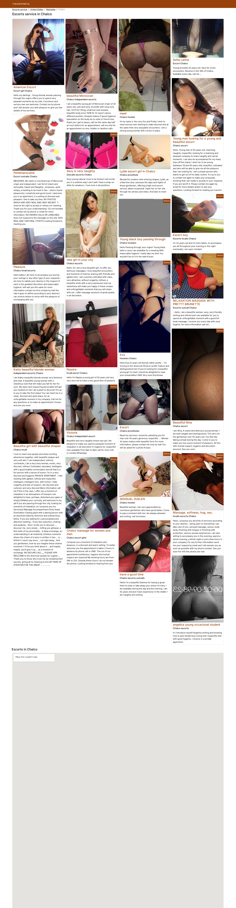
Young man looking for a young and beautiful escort (197, 140)
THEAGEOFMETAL (21, 4)
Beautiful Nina (182, 422)
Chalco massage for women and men (88, 532)
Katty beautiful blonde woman (34, 369)
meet (123, 113)
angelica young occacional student (196, 624)
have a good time (132, 574)
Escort (124, 427)
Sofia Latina (181, 59)
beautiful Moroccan (80, 95)
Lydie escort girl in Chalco (137, 171)
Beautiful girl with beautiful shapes (37, 446)
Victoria (72, 432)
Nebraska (50, 9)
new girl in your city (80, 259)
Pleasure (19, 267)
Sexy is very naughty (81, 171)
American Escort (25, 87)
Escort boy (180, 235)
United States (36, 9)
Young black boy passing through (143, 239)
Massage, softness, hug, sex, (193, 512)
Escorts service (19, 9)
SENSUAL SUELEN (132, 499)
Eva (122, 354)
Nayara (71, 369)
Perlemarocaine (24, 173)
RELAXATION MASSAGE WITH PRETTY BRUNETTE (193, 302)
